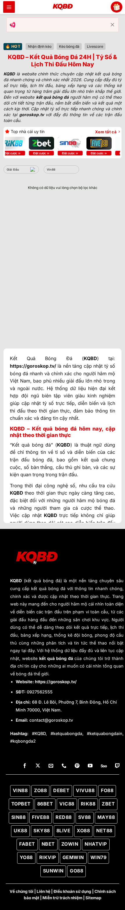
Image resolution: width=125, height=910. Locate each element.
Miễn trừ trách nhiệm (62, 897)
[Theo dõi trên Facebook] (24, 766)
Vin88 (51, 169)
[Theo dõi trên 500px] (104, 766)
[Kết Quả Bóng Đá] (62, 7)
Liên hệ (43, 891)
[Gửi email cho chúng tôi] (51, 766)
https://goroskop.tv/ (56, 681)
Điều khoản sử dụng (72, 891)
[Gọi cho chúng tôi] (64, 766)
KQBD (16, 580)
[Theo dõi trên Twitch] (117, 766)
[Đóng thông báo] (112, 25)
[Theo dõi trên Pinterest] (77, 766)
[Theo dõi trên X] (37, 766)
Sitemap (93, 897)
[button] (9, 7)
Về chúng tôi (21, 891)
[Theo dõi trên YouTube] (90, 766)
